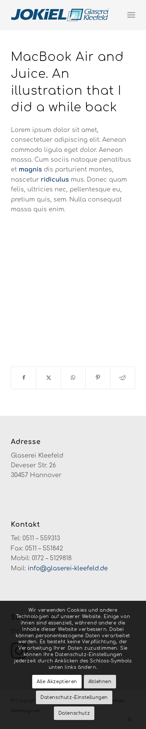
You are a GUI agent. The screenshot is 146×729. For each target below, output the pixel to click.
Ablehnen (100, 681)
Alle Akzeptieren (57, 681)
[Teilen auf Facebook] (23, 377)
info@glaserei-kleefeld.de (68, 568)
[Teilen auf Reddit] (122, 377)
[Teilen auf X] (48, 377)
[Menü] (131, 15)
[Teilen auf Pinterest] (98, 377)
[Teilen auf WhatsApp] (73, 377)
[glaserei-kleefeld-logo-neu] (60, 15)
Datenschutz (74, 713)
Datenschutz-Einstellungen (74, 697)
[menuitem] (131, 15)
